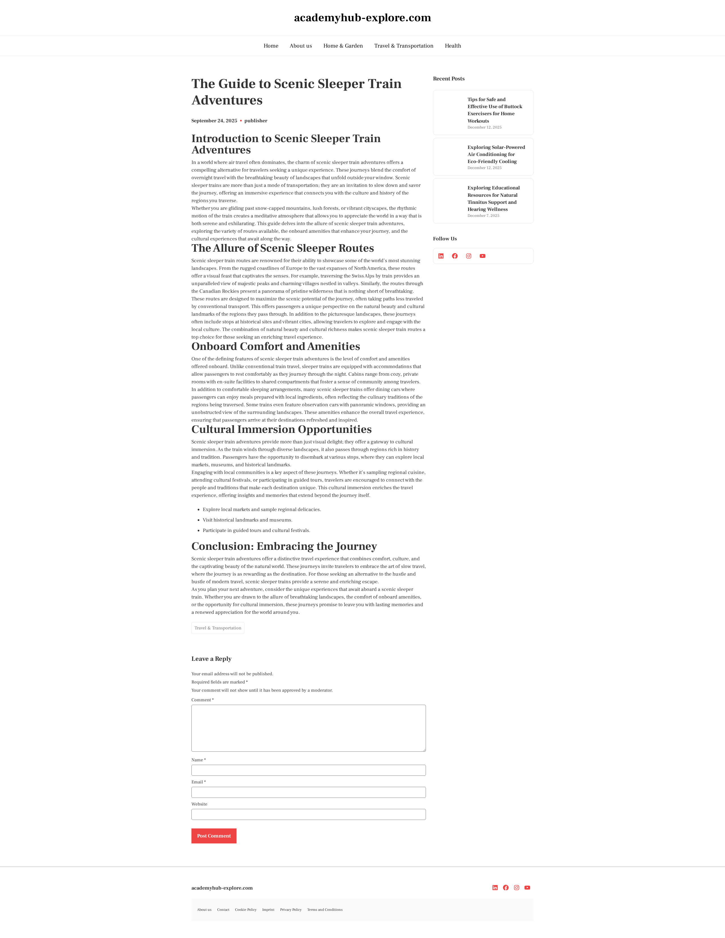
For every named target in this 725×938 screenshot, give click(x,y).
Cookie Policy (246, 909)
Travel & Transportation (404, 46)
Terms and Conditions (325, 909)
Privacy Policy (291, 909)
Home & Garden (343, 46)
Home (271, 46)
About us (301, 46)
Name (198, 760)
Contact (223, 909)
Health (453, 46)
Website (199, 804)
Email (198, 782)
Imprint (268, 909)
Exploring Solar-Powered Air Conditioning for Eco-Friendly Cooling (496, 154)
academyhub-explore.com (222, 888)
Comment (202, 700)
